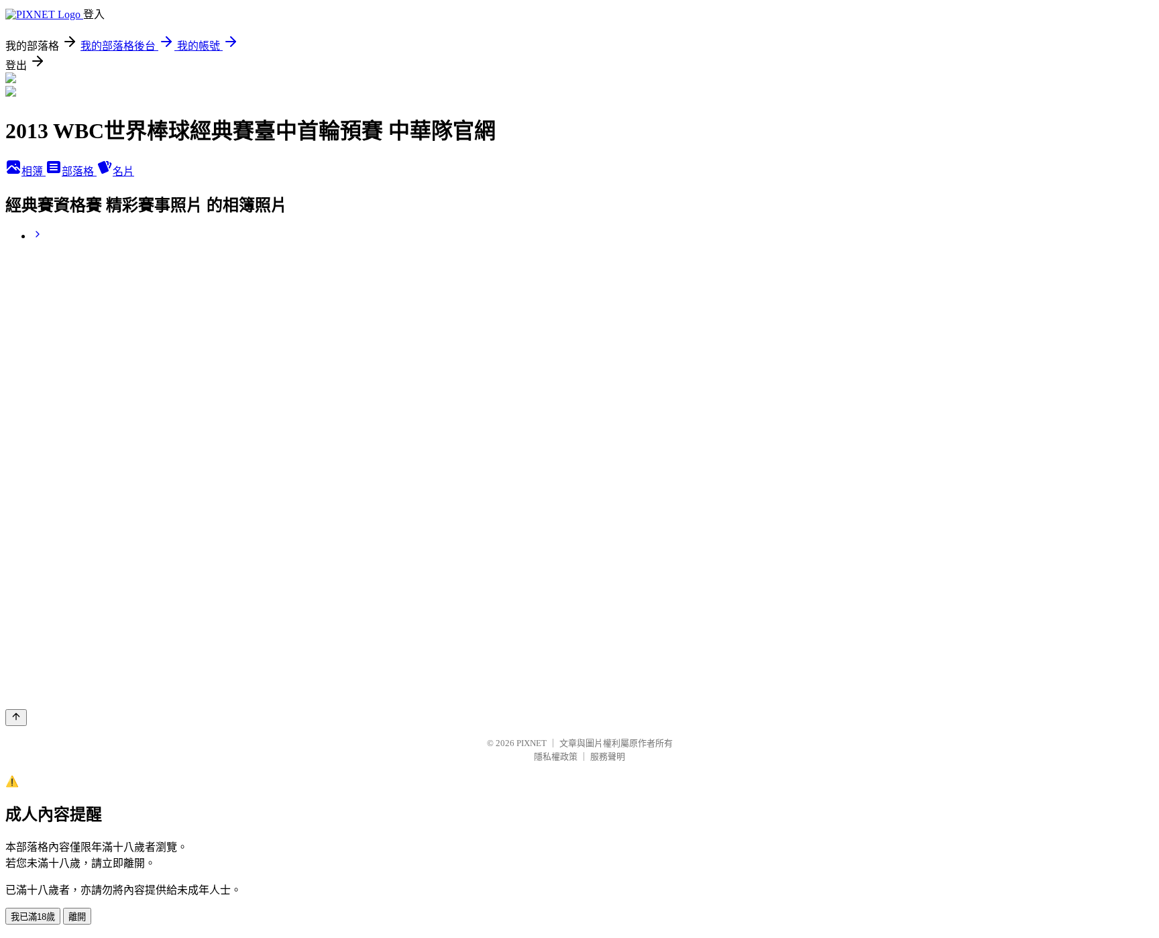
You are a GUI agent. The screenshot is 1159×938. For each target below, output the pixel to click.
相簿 (33, 171)
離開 (77, 917)
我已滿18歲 (33, 917)
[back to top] (16, 717)
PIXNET (531, 743)
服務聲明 (607, 756)
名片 (123, 171)
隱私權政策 (555, 756)
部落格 (79, 171)
